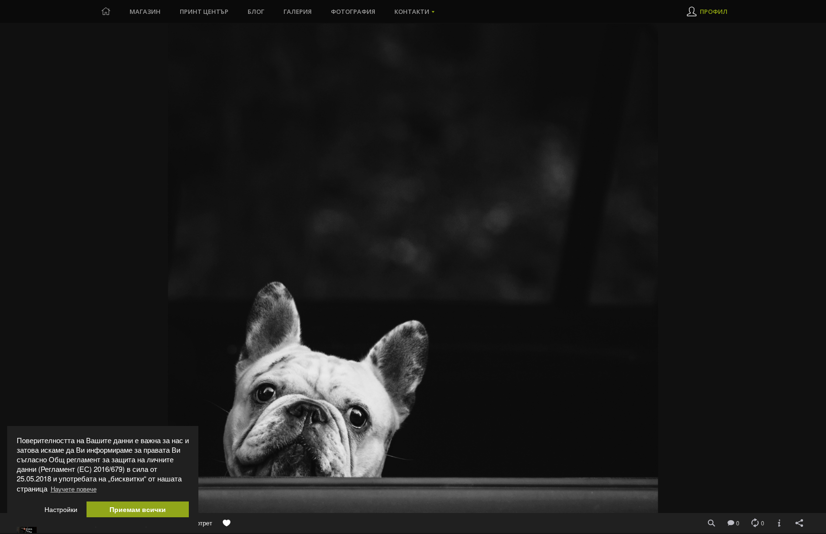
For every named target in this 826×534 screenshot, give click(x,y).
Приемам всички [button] (137, 509)
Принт (204, 11)
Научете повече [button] (74, 488)
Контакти (411, 11)
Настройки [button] (60, 509)
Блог (256, 11)
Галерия (297, 11)
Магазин (145, 11)
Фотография (353, 11)
